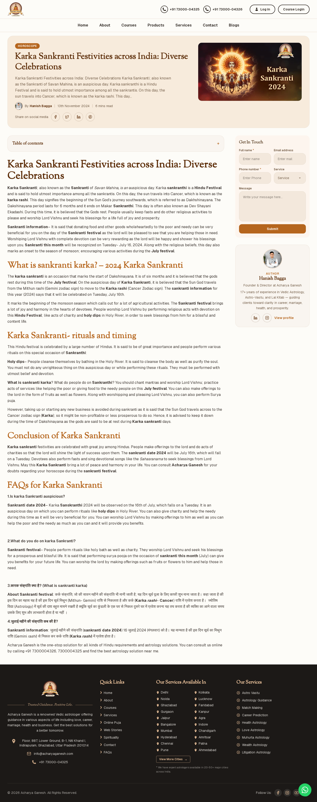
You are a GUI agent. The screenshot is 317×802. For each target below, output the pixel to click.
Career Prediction (255, 715)
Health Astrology (254, 722)
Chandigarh (207, 731)
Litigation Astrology (256, 752)
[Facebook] (278, 792)
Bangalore (168, 724)
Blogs (234, 25)
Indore (203, 724)
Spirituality (111, 737)
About (104, 25)
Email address (283, 150)
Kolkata (204, 692)
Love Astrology (253, 730)
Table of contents (115, 144)
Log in (265, 9)
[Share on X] (67, 116)
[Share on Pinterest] (90, 116)
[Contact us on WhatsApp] (304, 789)
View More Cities (173, 759)
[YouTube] (296, 792)
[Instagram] (287, 792)
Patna (203, 744)
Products (156, 25)
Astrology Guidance (257, 700)
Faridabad (206, 705)
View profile (284, 318)
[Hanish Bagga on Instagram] (267, 317)
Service (279, 169)
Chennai (167, 744)
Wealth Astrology (255, 745)
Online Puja (112, 722)
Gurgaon (167, 712)
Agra (202, 718)
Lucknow (205, 699)
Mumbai (166, 731)
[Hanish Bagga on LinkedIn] (255, 317)
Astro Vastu (251, 693)
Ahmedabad (207, 750)
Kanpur (204, 712)
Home (83, 25)
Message (245, 188)
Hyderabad (169, 737)
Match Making (252, 708)
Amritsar (205, 737)
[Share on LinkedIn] (78, 116)
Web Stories (113, 730)
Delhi (164, 692)
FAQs (108, 752)
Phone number (250, 169)
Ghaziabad (169, 705)
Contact (210, 25)
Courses (128, 25)
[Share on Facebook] (55, 116)
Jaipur (165, 718)
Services (183, 25)
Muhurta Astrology (256, 737)
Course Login (293, 9)
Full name (246, 150)
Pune (164, 750)
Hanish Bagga (41, 106)
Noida (165, 699)
